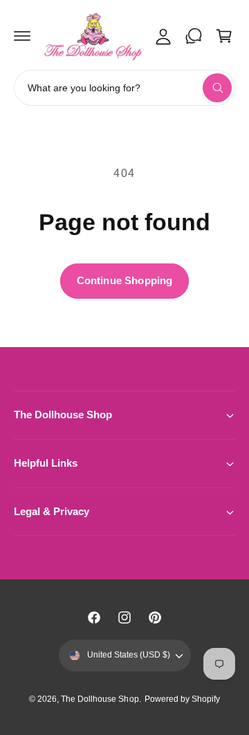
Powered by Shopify (182, 699)
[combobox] (124, 88)
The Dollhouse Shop (99, 699)
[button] (22, 36)
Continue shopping (125, 280)
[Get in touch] (193, 36)
